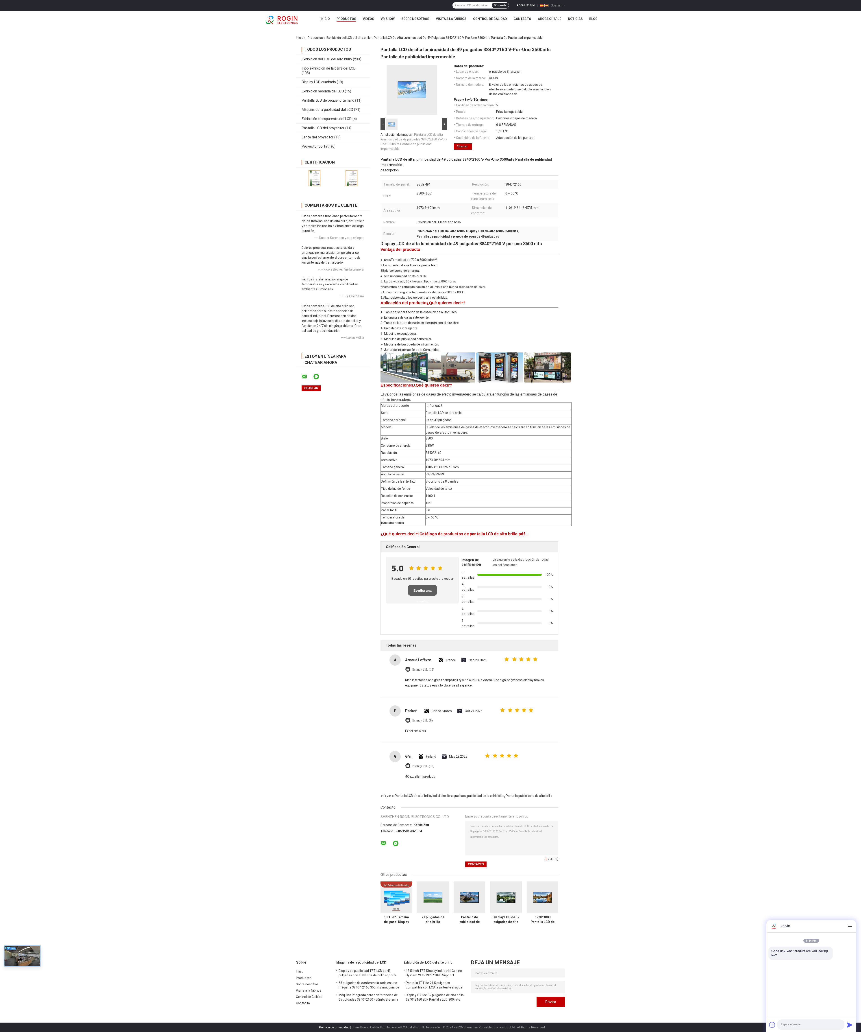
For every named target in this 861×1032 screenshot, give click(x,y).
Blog (593, 19)
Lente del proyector (317, 137)
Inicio (325, 19)
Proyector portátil (316, 146)
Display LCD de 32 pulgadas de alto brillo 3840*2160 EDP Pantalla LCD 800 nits (506, 919)
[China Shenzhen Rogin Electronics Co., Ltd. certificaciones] (314, 178)
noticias (575, 19)
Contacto (522, 19)
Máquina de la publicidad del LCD (327, 109)
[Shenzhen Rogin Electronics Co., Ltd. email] (307, 376)
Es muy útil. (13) (423, 669)
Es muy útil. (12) (423, 766)
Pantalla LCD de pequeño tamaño (328, 100)
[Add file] (772, 1025)
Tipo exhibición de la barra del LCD (329, 68)
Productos (346, 19)
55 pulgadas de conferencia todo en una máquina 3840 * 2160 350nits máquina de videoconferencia (369, 985)
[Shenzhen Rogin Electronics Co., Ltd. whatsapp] (319, 376)
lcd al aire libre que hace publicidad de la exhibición (468, 796)
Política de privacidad (334, 1027)
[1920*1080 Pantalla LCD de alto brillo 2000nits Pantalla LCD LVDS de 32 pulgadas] (542, 897)
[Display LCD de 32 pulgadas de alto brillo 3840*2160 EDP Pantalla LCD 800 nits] (506, 897)
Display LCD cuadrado (319, 82)
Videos (368, 19)
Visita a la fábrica (451, 19)
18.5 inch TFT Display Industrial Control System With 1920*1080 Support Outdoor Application (434, 973)
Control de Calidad (490, 19)
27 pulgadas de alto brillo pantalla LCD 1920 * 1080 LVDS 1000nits (433, 919)
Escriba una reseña (422, 592)
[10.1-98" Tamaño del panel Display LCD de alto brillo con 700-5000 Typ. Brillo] (396, 897)
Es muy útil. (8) (422, 720)
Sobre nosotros (415, 19)
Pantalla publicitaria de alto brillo (529, 796)
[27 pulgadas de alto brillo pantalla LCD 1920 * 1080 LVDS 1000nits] (433, 897)
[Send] (849, 1025)
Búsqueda (500, 5)
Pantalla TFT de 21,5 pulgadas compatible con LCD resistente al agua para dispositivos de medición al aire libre (435, 985)
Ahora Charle (526, 5)
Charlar (462, 146)
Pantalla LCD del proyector (323, 128)
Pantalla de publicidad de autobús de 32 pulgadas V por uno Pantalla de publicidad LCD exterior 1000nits (469, 919)
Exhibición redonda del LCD (323, 91)
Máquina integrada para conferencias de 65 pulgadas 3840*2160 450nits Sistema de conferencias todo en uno (368, 998)
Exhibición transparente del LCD (327, 119)
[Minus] (849, 926)
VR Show (388, 19)
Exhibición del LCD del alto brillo (348, 37)
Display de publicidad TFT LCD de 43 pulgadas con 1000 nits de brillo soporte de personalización (368, 973)
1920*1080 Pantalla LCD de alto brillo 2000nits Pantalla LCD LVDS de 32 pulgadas (543, 919)
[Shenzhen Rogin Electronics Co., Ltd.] (281, 20)
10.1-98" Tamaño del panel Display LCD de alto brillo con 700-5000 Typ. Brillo (396, 919)
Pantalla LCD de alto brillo (413, 796)
